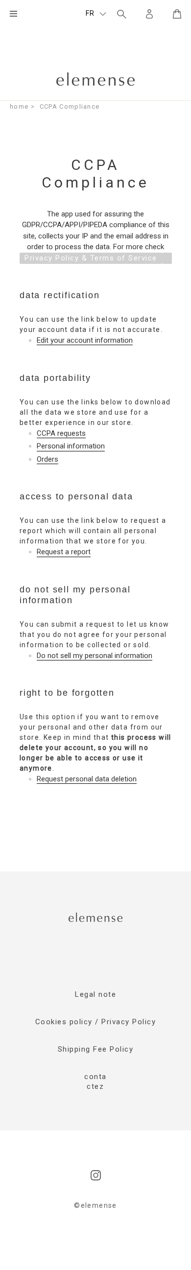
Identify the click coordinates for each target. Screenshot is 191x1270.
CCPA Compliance (70, 106)
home (19, 106)
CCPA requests (61, 433)
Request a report (64, 552)
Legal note (95, 994)
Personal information (71, 446)
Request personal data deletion (87, 779)
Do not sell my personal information (94, 656)
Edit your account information (85, 340)
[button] (96, 13)
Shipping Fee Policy (96, 1049)
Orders (47, 459)
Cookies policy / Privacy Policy (95, 1021)
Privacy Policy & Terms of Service (90, 258)
